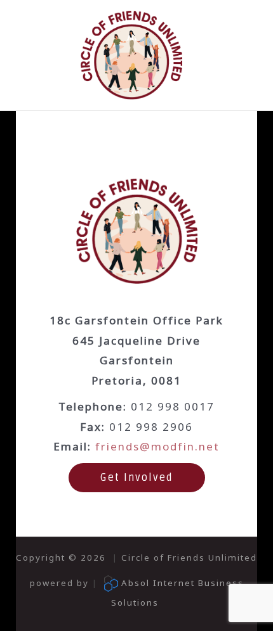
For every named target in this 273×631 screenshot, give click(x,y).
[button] (137, 477)
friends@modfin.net (157, 446)
